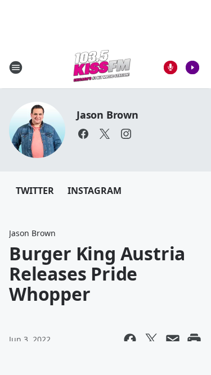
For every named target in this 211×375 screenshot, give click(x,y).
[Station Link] (102, 67)
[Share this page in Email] (173, 339)
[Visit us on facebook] (83, 134)
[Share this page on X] (151, 339)
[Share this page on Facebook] (130, 339)
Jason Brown (107, 114)
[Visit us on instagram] (126, 134)
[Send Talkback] (170, 67)
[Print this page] (194, 339)
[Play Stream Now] (192, 67)
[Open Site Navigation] (16, 67)
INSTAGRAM (95, 190)
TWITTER (35, 190)
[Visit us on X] (104, 134)
